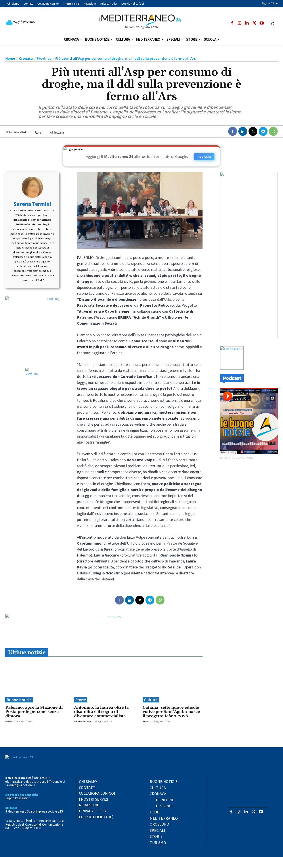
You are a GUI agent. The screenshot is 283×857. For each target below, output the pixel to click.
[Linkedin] (247, 23)
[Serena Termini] (32, 187)
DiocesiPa (225, 458)
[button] (273, 23)
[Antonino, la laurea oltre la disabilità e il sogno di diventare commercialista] (104, 681)
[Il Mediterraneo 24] (141, 20)
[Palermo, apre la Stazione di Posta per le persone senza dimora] (35, 681)
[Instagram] (239, 23)
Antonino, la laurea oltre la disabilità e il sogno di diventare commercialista (101, 712)
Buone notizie (19, 699)
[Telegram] (263, 131)
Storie (80, 699)
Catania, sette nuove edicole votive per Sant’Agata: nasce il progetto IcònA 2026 (171, 712)
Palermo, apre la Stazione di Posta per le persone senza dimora (34, 712)
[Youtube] (261, 23)
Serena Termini (32, 204)
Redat (8, 721)
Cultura (151, 699)
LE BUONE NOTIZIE (242, 458)
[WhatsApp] (273, 131)
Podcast (232, 378)
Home (10, 58)
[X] (254, 23)
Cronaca (26, 58)
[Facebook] (232, 23)
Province (44, 58)
